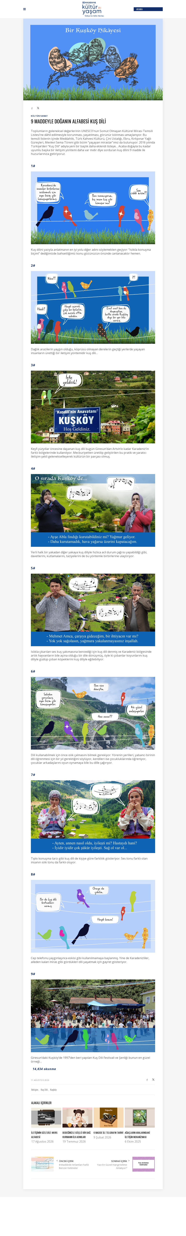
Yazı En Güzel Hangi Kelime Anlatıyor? (112, 1166)
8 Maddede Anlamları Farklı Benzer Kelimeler (74, 1166)
